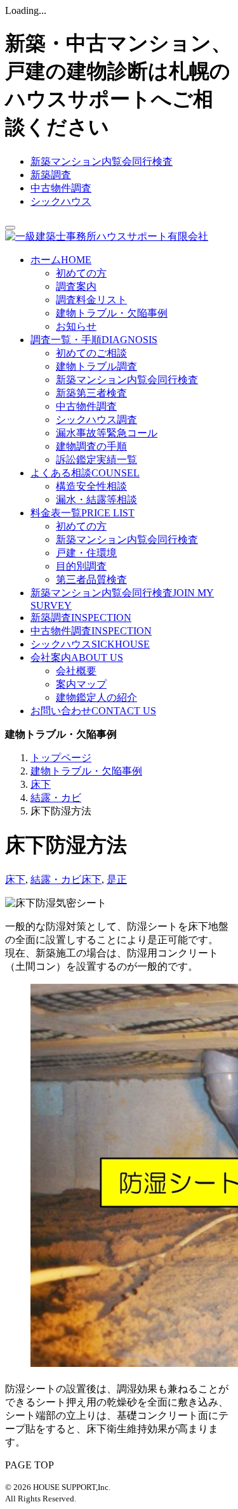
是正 (117, 879)
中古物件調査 (60, 188)
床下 (15, 879)
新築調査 (50, 174)
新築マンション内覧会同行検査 (101, 161)
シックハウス (60, 201)
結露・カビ (55, 879)
